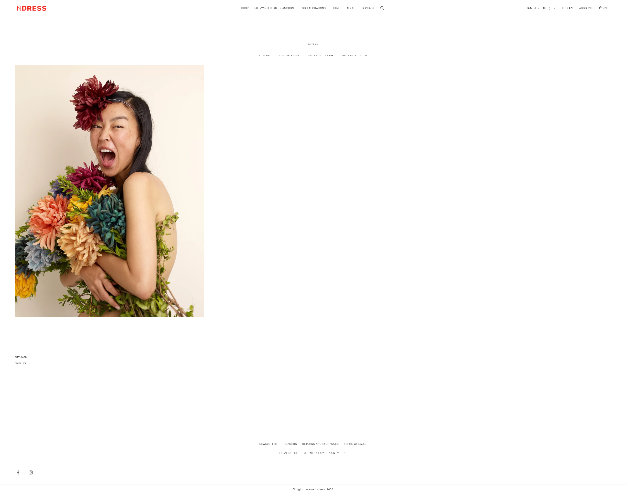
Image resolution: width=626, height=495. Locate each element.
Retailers (290, 444)
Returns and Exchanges (320, 444)
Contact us (338, 453)
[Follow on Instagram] (30, 472)
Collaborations (314, 8)
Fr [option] (564, 8)
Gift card (21, 357)
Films (337, 8)
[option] (289, 56)
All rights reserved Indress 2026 (313, 490)
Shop (245, 8)
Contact (368, 8)
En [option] (571, 8)
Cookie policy (314, 453)
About (351, 8)
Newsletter (268, 444)
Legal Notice (289, 453)
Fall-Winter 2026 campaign (274, 8)
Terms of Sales (355, 444)
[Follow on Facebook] (18, 472)
